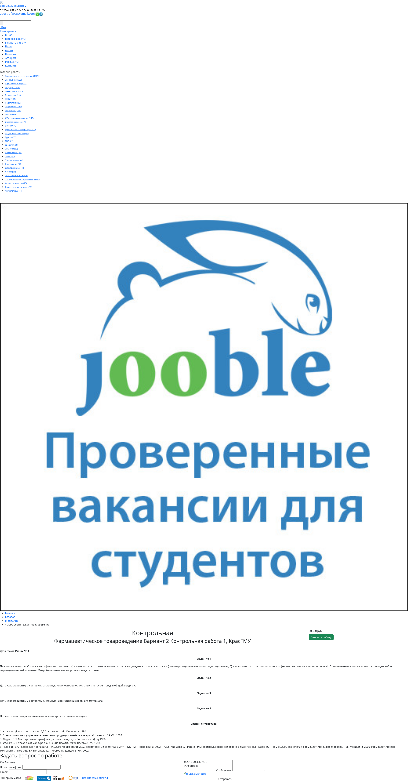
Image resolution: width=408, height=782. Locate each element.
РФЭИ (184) (10, 99)
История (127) (11, 125)
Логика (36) (10, 171)
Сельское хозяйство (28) (16, 175)
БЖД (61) (9, 141)
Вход (4, 27)
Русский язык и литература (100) (20, 129)
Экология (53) (11, 148)
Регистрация (8, 31)
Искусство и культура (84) (17, 133)
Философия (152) (13, 114)
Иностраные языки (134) (16, 122)
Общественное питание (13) (18, 187)
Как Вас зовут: (8, 762)
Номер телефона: (11, 767)
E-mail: (4, 772)
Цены (8, 46)
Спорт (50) (10, 156)
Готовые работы (15, 39)
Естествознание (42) (14, 168)
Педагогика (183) (13, 102)
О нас (8, 35)
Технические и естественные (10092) (22, 76)
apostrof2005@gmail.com (18, 13)
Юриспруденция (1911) (16, 83)
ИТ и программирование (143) (19, 118)
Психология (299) (13, 95)
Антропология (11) (13, 191)
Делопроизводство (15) (16, 183)
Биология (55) (11, 145)
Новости (10, 54)
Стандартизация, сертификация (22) (22, 179)
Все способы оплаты (95, 777)
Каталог (10, 617)
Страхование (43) (13, 164)
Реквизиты (11, 61)
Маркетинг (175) (13, 110)
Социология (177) (13, 106)
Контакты (11, 65)
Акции (9, 50)
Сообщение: (224, 770)
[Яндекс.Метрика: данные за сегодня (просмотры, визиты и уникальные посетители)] (195, 774)
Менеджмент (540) (14, 91)
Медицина (11, 620)
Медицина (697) (12, 87)
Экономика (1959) (13, 79)
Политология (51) (13, 152)
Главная (10, 613)
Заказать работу (15, 42)
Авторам (10, 58)
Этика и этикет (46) (14, 160)
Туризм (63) (10, 137)
